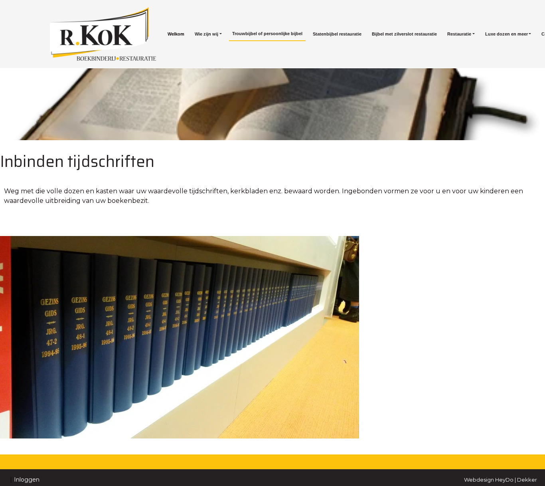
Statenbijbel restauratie (337, 34)
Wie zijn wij (206, 34)
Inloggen (26, 479)
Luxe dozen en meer (506, 34)
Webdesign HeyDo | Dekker (500, 479)
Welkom (176, 34)
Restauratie (459, 34)
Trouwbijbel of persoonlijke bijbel (267, 33)
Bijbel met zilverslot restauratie (404, 34)
